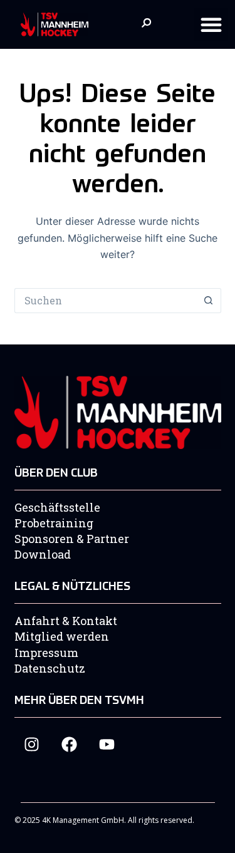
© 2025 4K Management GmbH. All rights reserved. (104, 820)
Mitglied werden (61, 636)
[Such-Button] (208, 300)
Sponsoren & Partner (71, 538)
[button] (211, 24)
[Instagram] (31, 744)
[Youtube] (107, 744)
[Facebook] (69, 744)
